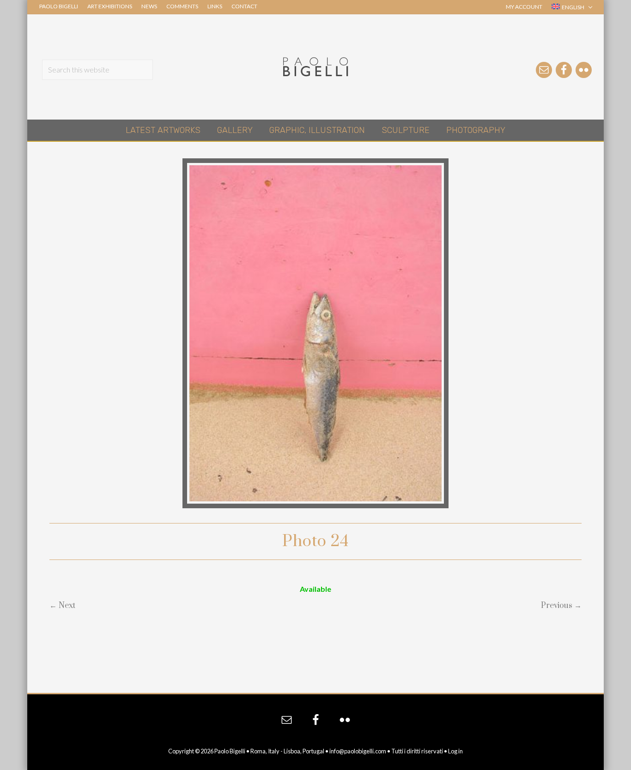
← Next (62, 606)
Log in (455, 751)
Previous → (561, 606)
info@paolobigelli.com (357, 751)
